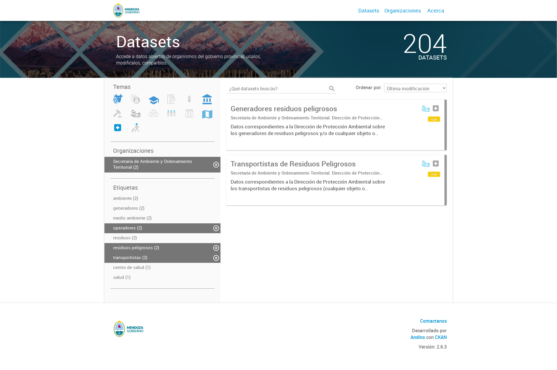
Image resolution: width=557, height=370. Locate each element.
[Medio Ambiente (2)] (136, 117)
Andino (417, 337)
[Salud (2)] (118, 131)
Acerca (435, 10)
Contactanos (433, 321)
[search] (332, 89)
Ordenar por (368, 87)
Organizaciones (402, 10)
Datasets (368, 10)
